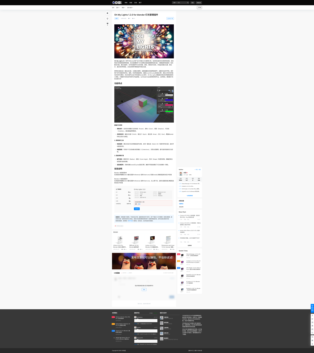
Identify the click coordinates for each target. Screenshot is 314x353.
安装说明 (181, 206)
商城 (130, 2)
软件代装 (130, 220)
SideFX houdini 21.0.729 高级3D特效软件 (150, 334)
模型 (123, 7)
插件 (117, 7)
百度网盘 (137, 208)
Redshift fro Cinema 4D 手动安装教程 (149, 344)
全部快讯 (190, 245)
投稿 (200, 7)
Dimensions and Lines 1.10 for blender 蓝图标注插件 (168, 247)
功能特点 (181, 203)
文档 (135, 2)
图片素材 (129, 7)
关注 (197, 169)
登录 (193, 2)
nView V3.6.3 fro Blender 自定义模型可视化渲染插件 (119, 247)
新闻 (126, 2)
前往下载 (171, 18)
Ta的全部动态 (190, 195)
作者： (186, 219)
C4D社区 (123, 350)
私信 (200, 169)
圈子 (140, 2)
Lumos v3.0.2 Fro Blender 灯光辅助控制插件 (151, 247)
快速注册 (199, 2)
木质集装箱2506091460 (146, 323)
